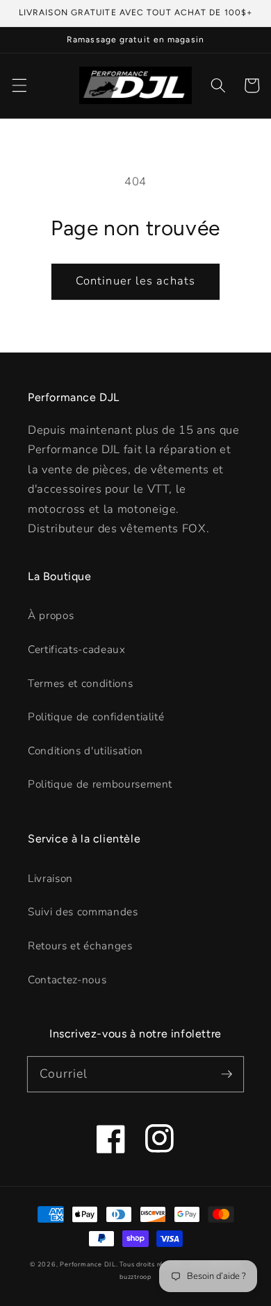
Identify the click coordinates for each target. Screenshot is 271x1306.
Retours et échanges (80, 945)
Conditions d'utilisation (85, 750)
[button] (18, 85)
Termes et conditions (80, 683)
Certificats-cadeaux (77, 649)
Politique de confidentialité (96, 716)
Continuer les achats (135, 281)
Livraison (50, 878)
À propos (51, 615)
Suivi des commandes (83, 911)
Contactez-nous (67, 979)
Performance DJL (88, 1264)
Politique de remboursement (100, 784)
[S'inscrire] (226, 1073)
